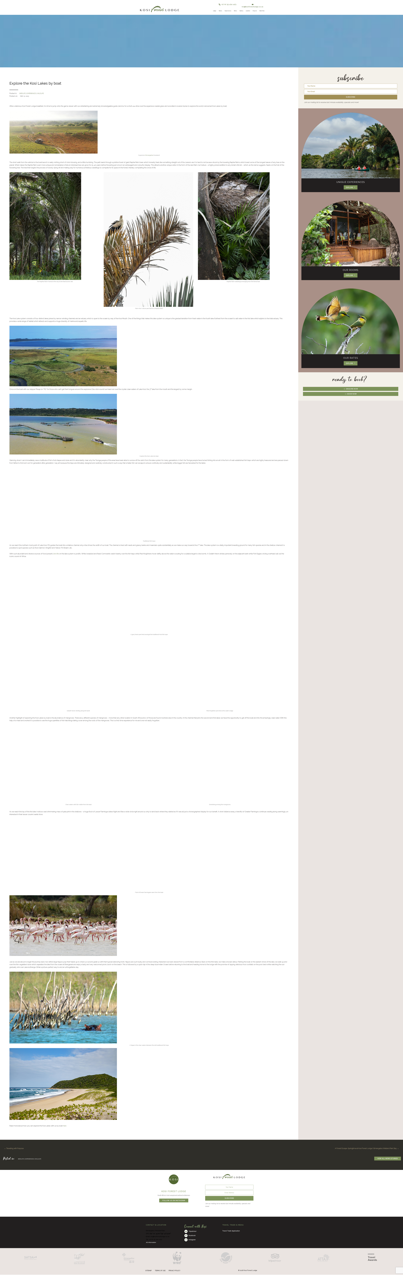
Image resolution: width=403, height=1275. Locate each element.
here (64, 1128)
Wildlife (40, 96)
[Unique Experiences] (350, 148)
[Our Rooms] (350, 236)
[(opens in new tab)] (173, 1182)
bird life (56, 556)
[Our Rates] (350, 324)
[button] (238, 5)
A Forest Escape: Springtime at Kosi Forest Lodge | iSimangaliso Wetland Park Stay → (367, 1151)
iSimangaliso (149, 157)
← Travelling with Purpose (14, 1151)
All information (151, 1245)
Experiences (31, 96)
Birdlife (22, 96)
